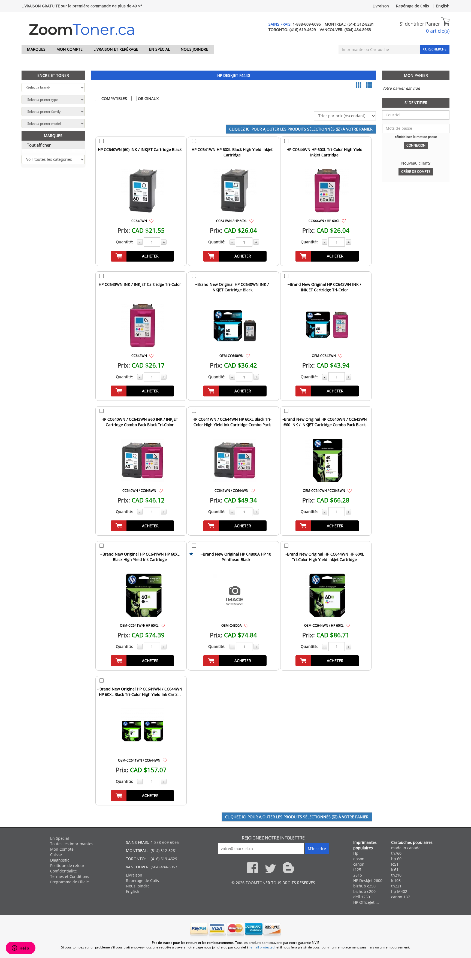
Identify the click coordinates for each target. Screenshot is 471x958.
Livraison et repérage (115, 49)
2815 (357, 875)
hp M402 (399, 891)
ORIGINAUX (148, 98)
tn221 (396, 886)
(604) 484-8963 (358, 29)
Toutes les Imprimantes (71, 843)
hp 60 (396, 858)
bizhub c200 (364, 891)
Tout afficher (39, 145)
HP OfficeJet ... (366, 902)
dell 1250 (361, 896)
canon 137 (400, 896)
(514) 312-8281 (361, 24)
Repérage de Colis (412, 5)
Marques (36, 49)
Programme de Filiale (69, 881)
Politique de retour (67, 865)
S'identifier (412, 23)
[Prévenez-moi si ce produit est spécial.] (151, 220)
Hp (355, 853)
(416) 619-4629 (302, 29)
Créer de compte (415, 171)
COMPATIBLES (113, 98)
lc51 (394, 864)
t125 (357, 869)
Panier (433, 23)
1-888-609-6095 (307, 24)
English (442, 5)
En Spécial (159, 49)
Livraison (381, 5)
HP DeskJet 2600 (367, 880)
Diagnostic (59, 860)
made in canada (406, 847)
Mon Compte (69, 49)
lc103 (396, 880)
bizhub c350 (364, 886)
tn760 (396, 853)
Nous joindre (194, 49)
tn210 (396, 875)
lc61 (394, 869)
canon (358, 864)
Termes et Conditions (69, 876)
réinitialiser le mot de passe (416, 136)
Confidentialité (63, 871)
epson (358, 858)
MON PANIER (416, 75)
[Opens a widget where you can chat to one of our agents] (20, 948)
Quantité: (124, 241)
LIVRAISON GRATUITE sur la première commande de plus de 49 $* (82, 5)
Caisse (56, 854)
